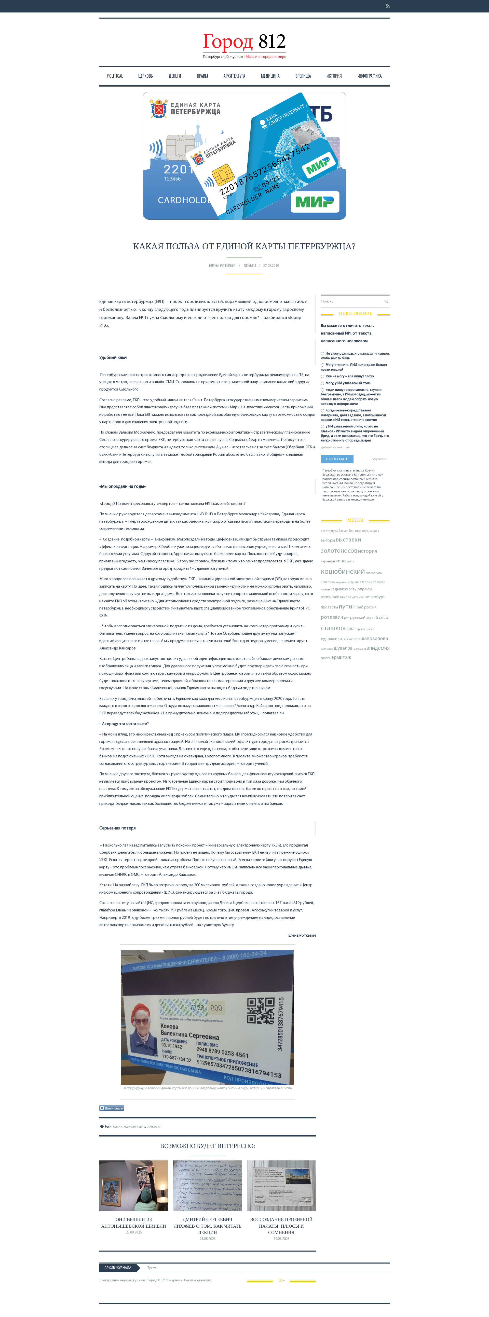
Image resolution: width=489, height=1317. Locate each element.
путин (347, 607)
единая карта (134, 1127)
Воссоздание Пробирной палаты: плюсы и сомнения (281, 1226)
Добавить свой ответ (335, 447)
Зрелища (303, 76)
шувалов (343, 648)
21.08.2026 (207, 1239)
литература (374, 573)
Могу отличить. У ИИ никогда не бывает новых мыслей (354, 367)
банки (118, 1127)
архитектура (329, 531)
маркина (341, 582)
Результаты (378, 459)
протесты (329, 607)
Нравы (202, 76)
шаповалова (374, 638)
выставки (348, 540)
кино (341, 561)
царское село (351, 639)
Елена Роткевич (222, 266)
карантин (328, 561)
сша (350, 629)
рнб (360, 607)
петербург (374, 597)
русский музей (364, 618)
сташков (333, 628)
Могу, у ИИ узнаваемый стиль (348, 383)
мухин (325, 589)
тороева (360, 629)
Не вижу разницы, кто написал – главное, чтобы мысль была (355, 356)
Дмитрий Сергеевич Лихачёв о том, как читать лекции (207, 1226)
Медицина (270, 76)
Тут (150, 1268)
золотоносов (339, 551)
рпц (346, 618)
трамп (370, 629)
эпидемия (378, 648)
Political (115, 76)
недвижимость (344, 589)
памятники (356, 597)
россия (370, 607)
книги (350, 561)
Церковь (145, 76)
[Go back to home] (244, 41)
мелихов (369, 582)
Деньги (175, 76)
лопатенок (328, 582)
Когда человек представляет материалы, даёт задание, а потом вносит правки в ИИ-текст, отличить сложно (353, 415)
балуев (343, 531)
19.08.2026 (281, 1239)
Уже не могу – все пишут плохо (349, 376)
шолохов (327, 648)
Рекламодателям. (198, 1280)
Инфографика (370, 76)
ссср (383, 617)
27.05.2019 (271, 266)
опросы (364, 589)
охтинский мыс (334, 597)
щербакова (360, 649)
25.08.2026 (134, 1233)
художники (331, 639)
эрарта (326, 658)
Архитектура (234, 76)
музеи (381, 582)
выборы (328, 540)
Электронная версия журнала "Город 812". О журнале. (141, 1280)
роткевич (154, 1127)
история (367, 551)
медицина (354, 582)
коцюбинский (343, 572)
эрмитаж (341, 657)
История (334, 76)
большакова (370, 531)
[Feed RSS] (386, 6)
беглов (355, 531)
